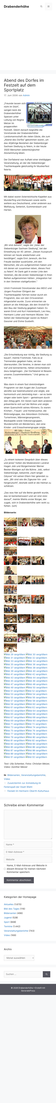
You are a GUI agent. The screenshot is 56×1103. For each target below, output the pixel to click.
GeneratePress (28, 990)
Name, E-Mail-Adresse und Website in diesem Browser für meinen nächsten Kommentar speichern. (27, 868)
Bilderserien (13, 775)
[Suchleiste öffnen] (41, 6)
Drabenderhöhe (16, 6)
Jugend (8, 917)
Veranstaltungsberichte (33, 775)
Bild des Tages (11, 908)
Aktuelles (9, 904)
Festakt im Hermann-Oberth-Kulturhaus (28, 791)
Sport (7, 922)
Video (7, 779)
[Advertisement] (28, 42)
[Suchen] (46, 974)
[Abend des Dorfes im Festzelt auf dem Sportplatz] (10, 525)
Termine (8, 926)
